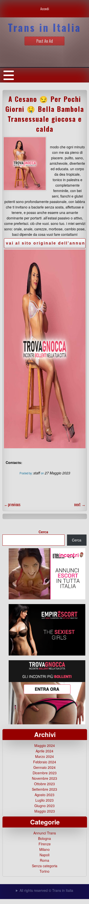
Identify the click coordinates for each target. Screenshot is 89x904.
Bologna (44, 838)
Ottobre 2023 (44, 783)
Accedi (44, 8)
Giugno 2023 (44, 805)
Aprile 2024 (44, 750)
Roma (44, 860)
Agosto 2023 (44, 794)
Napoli (44, 854)
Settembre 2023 (44, 789)
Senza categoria (44, 865)
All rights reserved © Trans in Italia (46, 890)
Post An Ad (44, 41)
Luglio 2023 (44, 800)
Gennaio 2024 (44, 767)
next (80, 504)
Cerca (43, 531)
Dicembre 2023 (45, 772)
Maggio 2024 (44, 745)
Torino (44, 871)
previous (12, 504)
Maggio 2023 (44, 811)
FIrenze (45, 843)
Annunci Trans (44, 832)
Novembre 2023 (44, 778)
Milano (44, 849)
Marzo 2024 (44, 756)
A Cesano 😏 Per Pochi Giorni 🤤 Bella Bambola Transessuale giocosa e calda (44, 114)
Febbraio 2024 (44, 761)
